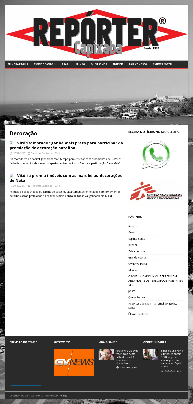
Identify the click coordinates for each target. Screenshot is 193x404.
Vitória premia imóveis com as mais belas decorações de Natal (66, 178)
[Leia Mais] (113, 163)
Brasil (66, 64)
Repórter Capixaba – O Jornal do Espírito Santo (153, 305)
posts (131, 291)
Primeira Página (18, 64)
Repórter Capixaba (42, 153)
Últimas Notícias (138, 314)
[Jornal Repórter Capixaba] (96, 58)
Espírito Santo (43, 64)
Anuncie (118, 64)
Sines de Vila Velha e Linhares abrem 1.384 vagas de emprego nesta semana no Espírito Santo (172, 358)
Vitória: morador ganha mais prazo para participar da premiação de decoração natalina (66, 145)
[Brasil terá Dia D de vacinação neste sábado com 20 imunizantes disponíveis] (106, 358)
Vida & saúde (108, 342)
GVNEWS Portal (163, 64)
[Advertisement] (96, 97)
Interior (132, 245)
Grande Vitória (137, 257)
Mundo (80, 64)
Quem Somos (99, 64)
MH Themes (60, 395)
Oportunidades (154, 342)
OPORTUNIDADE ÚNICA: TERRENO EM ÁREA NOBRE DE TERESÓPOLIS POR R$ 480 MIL (155, 280)
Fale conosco (138, 64)
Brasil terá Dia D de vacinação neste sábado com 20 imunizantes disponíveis (127, 357)
